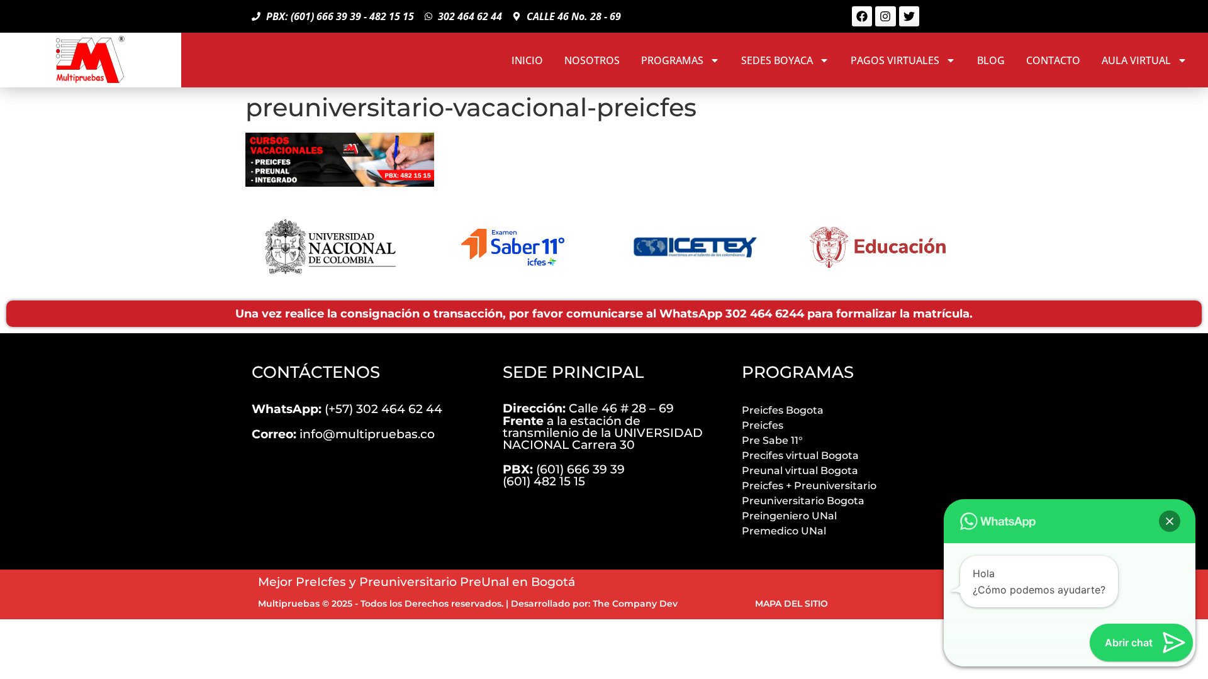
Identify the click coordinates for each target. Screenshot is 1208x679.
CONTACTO (1053, 60)
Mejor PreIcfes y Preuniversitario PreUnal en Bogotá (416, 581)
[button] (1169, 521)
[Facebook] (862, 16)
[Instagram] (885, 16)
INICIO (527, 60)
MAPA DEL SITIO (791, 603)
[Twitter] (909, 16)
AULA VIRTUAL (1136, 60)
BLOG (991, 60)
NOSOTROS (592, 60)
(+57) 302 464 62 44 (347, 408)
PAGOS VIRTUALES (895, 60)
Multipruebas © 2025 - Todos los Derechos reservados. (380, 603)
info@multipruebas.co (343, 433)
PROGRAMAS (672, 60)
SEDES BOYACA (777, 60)
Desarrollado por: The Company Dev (594, 603)
